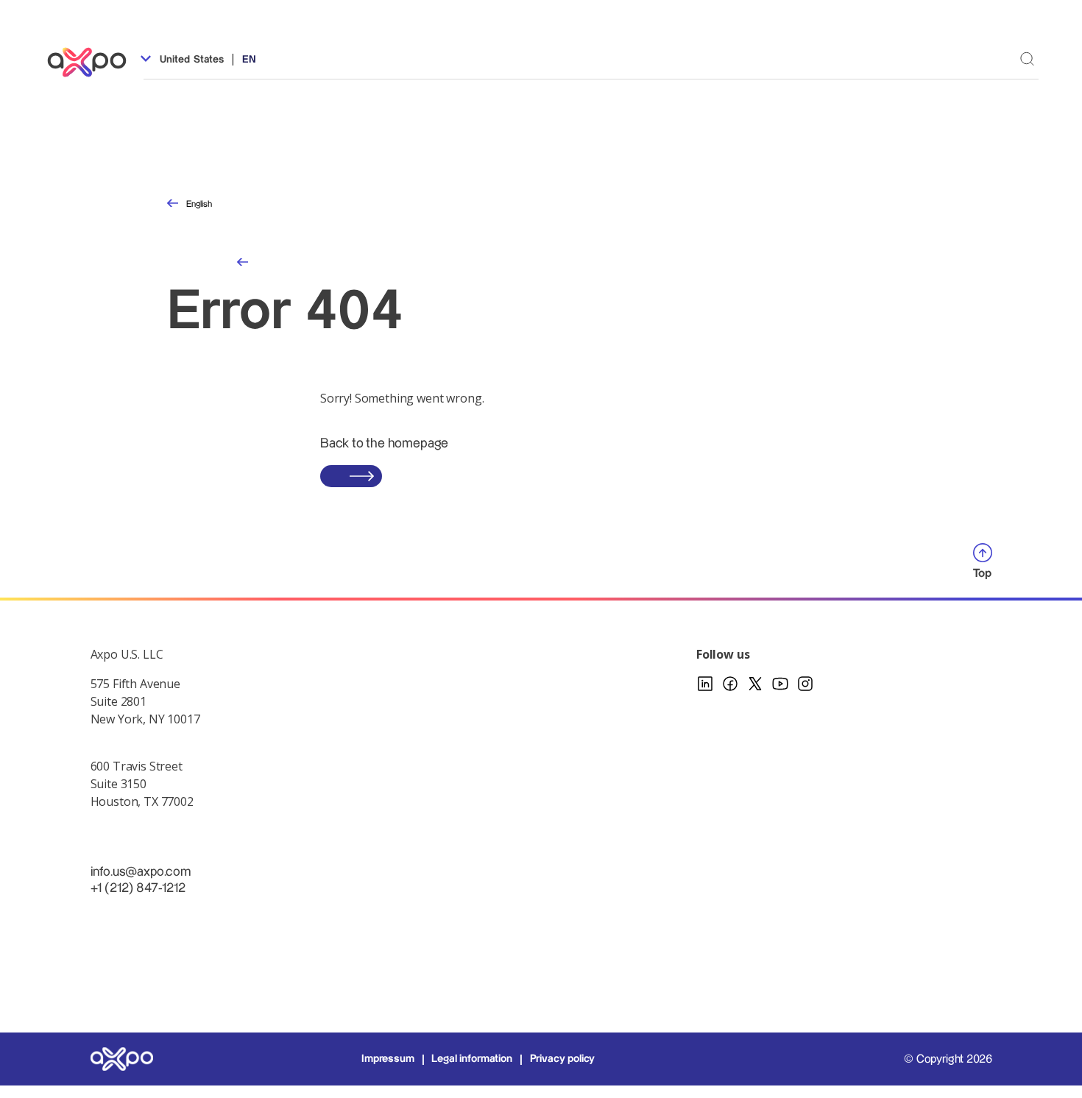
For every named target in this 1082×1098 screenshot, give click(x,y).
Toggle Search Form (1027, 58)
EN (249, 59)
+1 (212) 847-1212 (138, 888)
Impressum (387, 1059)
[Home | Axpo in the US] (93, 62)
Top (982, 573)
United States (190, 59)
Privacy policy (562, 1059)
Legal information (471, 1059)
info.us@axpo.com (141, 871)
